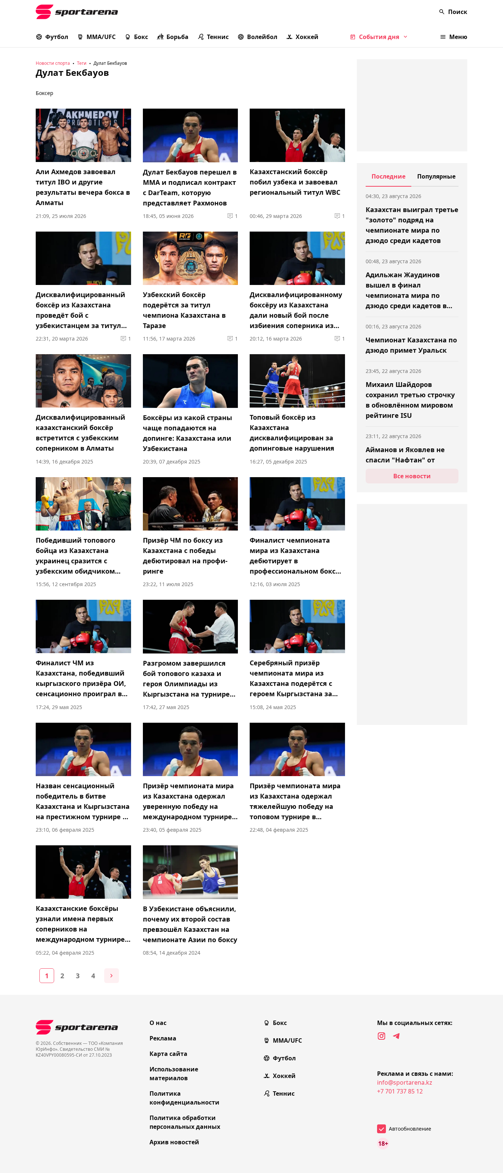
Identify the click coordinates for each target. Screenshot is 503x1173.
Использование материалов (174, 1073)
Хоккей (307, 37)
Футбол (56, 37)
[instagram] (381, 1036)
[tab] (388, 179)
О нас (158, 1023)
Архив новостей (174, 1142)
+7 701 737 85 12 (400, 1091)
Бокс (141, 37)
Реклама (163, 1038)
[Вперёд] (111, 975)
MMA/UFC (101, 37)
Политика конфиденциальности (184, 1097)
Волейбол (262, 37)
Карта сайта (168, 1054)
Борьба (177, 37)
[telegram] (396, 1036)
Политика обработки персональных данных (185, 1122)
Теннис (218, 37)
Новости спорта (53, 63)
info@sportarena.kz (404, 1082)
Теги (82, 63)
